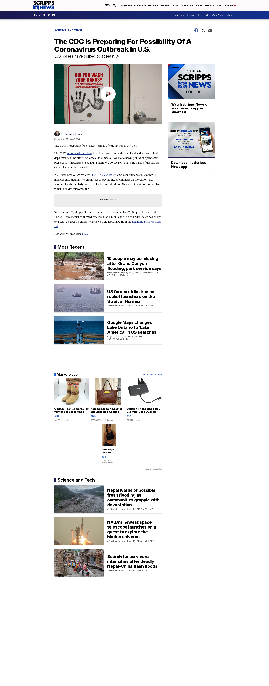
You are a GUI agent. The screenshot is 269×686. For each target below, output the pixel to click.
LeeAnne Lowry (73, 134)
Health (153, 5)
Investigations (191, 5)
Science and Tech (68, 30)
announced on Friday (79, 153)
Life (198, 15)
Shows (210, 5)
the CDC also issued (104, 175)
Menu (109, 5)
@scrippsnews (54, 15)
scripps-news (45, 15)
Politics (140, 5)
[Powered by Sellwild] (157, 469)
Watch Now (225, 5)
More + (230, 15)
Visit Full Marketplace (151, 374)
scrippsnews (36, 15)
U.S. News (125, 5)
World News (169, 5)
